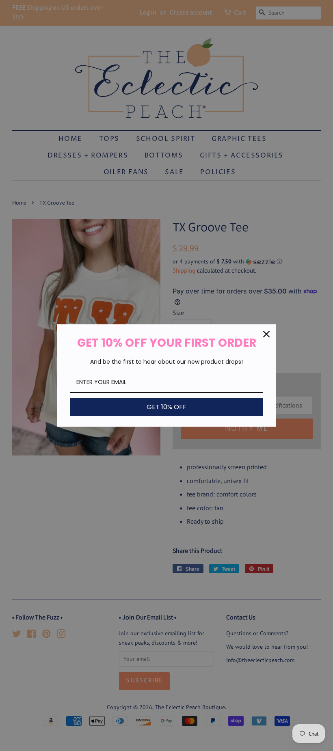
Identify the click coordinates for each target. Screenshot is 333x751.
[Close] (266, 334)
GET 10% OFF (166, 407)
